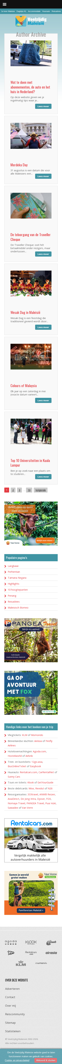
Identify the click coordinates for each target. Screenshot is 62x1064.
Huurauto (46, 11)
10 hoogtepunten (18, 589)
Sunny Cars (14, 776)
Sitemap (10, 1023)
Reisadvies (56, 11)
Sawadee (13, 807)
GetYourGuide (45, 782)
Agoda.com (39, 751)
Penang (12, 595)
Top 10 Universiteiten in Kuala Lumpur (30, 463)
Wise (31, 788)
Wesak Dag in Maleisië (25, 312)
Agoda (11, 942)
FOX (48, 798)
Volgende (40, 490)
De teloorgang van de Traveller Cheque (31, 237)
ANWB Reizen (47, 794)
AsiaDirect (13, 798)
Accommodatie (34, 11)
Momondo (37, 735)
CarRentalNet (46, 772)
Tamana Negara (17, 577)
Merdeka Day (19, 164)
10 (29, 490)
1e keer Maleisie (8, 11)
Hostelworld (15, 755)
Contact (10, 997)
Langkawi (13, 566)
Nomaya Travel (16, 803)
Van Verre (27, 807)
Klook (30, 782)
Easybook (35, 766)
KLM (24, 735)
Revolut (39, 788)
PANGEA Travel (35, 803)
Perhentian (14, 571)
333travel (33, 794)
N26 (50, 788)
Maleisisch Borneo (18, 607)
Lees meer (43, 106)
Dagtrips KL (21, 11)
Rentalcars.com (28, 772)
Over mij (10, 1006)
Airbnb (29, 755)
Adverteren (12, 989)
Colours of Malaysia (24, 385)
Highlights (13, 583)
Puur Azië (50, 803)
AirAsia (38, 741)
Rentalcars (31, 952)
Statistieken (12, 1031)
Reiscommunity (15, 1014)
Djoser (41, 798)
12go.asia (37, 761)
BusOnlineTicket (17, 766)
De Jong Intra (28, 798)
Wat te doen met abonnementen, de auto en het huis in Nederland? (30, 86)
